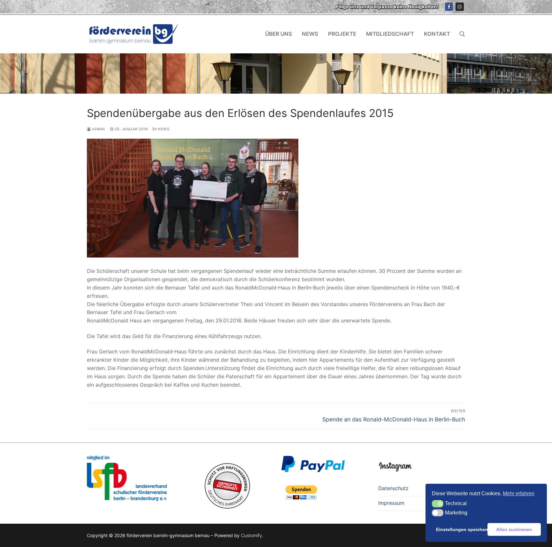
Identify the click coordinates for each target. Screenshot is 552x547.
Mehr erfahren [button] (518, 493)
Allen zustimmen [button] (514, 529)
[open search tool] (462, 34)
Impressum (391, 503)
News (163, 129)
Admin (98, 129)
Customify (251, 535)
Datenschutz (393, 488)
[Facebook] (449, 7)
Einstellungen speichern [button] (460, 529)
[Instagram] (460, 7)
